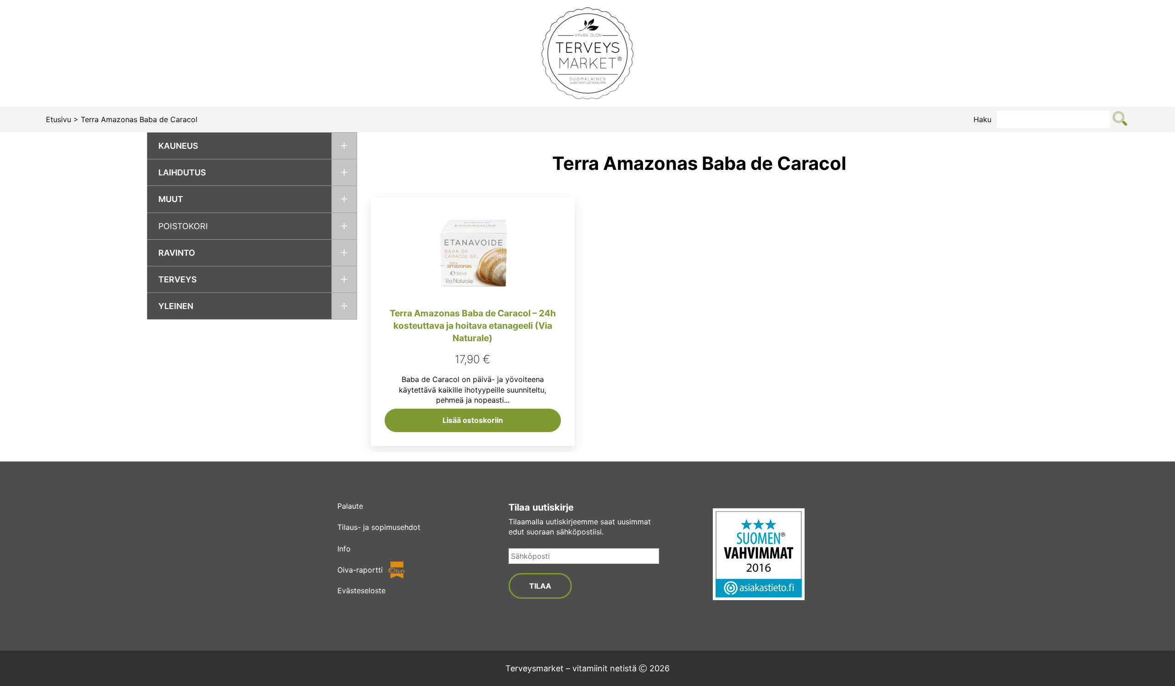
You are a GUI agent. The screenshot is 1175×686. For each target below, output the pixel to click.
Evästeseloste (361, 590)
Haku (982, 119)
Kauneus (178, 146)
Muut (170, 199)
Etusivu (58, 119)
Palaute (350, 506)
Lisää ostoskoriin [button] (472, 420)
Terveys (177, 279)
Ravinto (176, 253)
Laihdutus (182, 172)
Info (344, 548)
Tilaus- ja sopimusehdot (378, 527)
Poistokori (183, 226)
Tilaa (540, 585)
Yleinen (175, 306)
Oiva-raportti (360, 569)
